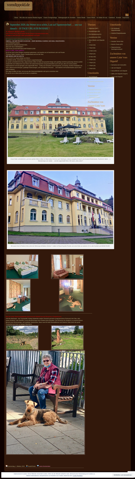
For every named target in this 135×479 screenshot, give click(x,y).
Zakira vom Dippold (94, 125)
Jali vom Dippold (94, 116)
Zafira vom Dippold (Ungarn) (97, 122)
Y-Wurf (91, 62)
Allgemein (92, 28)
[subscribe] (127, 15)
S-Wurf (91, 45)
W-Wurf (91, 57)
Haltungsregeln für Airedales (66, 17)
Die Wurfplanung (94, 34)
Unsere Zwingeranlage (50, 17)
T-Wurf (91, 48)
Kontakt (118, 17)
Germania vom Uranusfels (96, 113)
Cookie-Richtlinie (78, 475)
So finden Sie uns (102, 17)
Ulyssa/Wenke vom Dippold (97, 119)
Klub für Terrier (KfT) (95, 92)
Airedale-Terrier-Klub (95, 89)
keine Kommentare (44, 466)
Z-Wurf (91, 68)
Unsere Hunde (81, 17)
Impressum (125, 17)
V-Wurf (91, 54)
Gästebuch (112, 17)
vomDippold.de (18, 4)
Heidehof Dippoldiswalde (96, 81)
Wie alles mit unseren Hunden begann (31, 17)
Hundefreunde (93, 37)
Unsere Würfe (91, 17)
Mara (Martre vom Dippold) (96, 40)
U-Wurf (91, 51)
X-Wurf (91, 59)
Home (16, 17)
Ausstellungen (93, 31)
